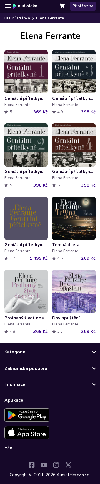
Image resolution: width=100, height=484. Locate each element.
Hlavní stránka (17, 18)
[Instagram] (56, 465)
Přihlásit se (82, 6)
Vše (8, 447)
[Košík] (62, 6)
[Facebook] (31, 465)
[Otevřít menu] (7, 6)
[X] (68, 465)
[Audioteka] (25, 6)
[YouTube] (44, 465)
